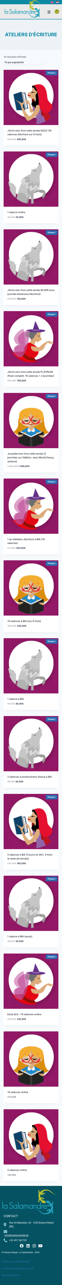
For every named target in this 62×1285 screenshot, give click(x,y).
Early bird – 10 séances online (24, 1014)
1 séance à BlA (15, 698)
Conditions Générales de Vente (18, 1268)
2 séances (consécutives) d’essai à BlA (29, 776)
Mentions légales (11, 1275)
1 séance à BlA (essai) (19, 936)
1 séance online (16, 212)
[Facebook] (22, 1246)
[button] (48, 12)
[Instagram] (34, 1246)
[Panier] (56, 11)
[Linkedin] (28, 1246)
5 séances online (17, 1169)
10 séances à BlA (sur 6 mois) (24, 621)
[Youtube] (40, 1246)
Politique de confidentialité (16, 1261)
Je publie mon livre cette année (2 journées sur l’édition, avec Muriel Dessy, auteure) (30, 457)
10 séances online (17, 1092)
